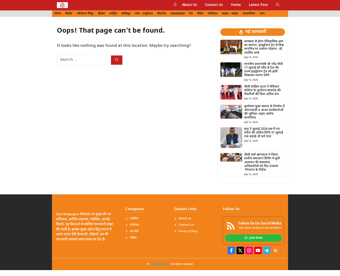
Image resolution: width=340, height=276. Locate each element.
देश (191, 14)
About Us (189, 5)
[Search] (116, 60)
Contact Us (214, 5)
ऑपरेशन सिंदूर (85, 14)
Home (236, 5)
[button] (277, 5)
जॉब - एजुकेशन (144, 14)
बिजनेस (161, 14)
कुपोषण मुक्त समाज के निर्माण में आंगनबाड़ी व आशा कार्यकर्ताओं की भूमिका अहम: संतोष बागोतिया (264, 112)
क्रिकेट (68, 14)
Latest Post (258, 5)
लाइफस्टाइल (177, 14)
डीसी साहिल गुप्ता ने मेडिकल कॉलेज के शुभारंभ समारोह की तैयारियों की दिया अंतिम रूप (262, 90)
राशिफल (212, 14)
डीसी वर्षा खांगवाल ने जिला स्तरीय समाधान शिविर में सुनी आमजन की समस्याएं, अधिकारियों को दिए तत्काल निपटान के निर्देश (262, 162)
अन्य (262, 14)
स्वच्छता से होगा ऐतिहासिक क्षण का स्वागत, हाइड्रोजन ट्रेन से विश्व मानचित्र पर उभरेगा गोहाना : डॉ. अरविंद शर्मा (264, 47)
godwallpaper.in (159, 264)
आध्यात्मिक (248, 14)
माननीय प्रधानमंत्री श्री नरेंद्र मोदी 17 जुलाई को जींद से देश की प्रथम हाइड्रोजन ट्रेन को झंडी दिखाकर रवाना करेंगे (263, 70)
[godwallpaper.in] (62, 5)
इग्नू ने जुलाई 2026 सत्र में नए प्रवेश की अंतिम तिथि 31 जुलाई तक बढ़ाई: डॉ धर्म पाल (263, 133)
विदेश (200, 14)
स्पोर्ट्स (113, 14)
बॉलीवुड (125, 14)
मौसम (57, 14)
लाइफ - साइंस (230, 14)
